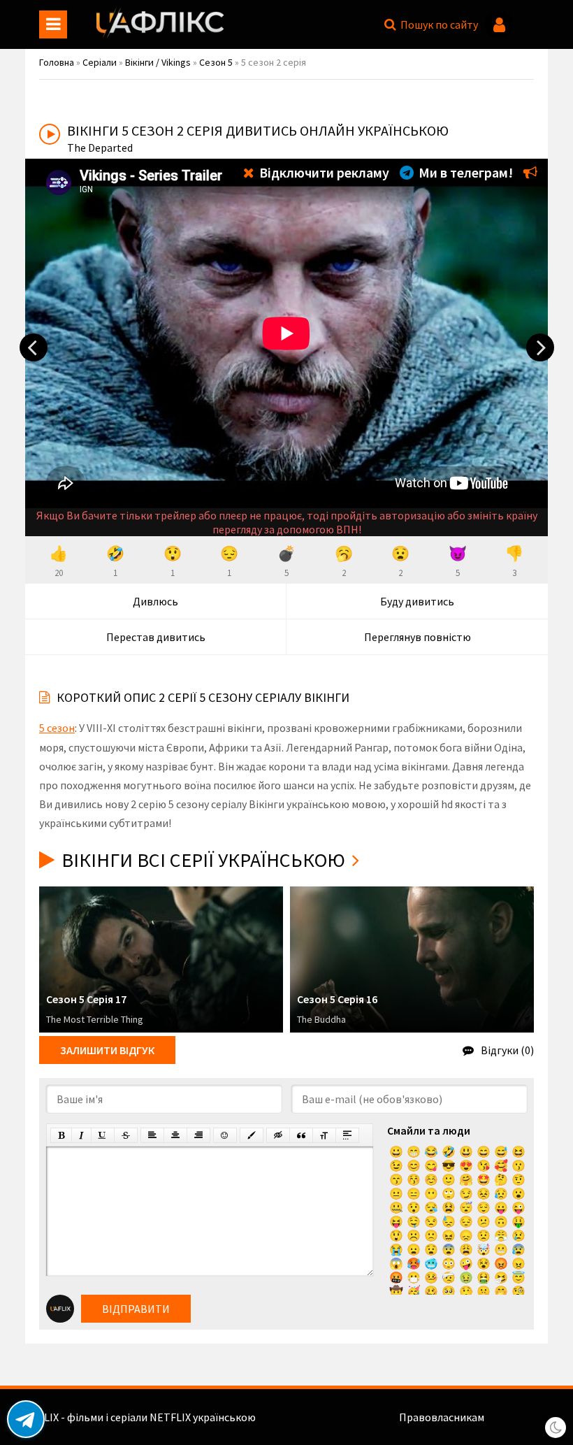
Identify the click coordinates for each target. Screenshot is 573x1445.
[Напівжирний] (61, 1135)
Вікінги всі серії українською (203, 859)
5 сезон (57, 728)
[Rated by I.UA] (517, 1417)
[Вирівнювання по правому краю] (198, 1135)
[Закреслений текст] (126, 1135)
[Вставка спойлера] (347, 1135)
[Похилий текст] (81, 1135)
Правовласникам (441, 1417)
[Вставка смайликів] (225, 1135)
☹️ (414, 1235)
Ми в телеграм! (464, 172)
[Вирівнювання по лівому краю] (152, 1135)
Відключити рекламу (322, 172)
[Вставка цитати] (301, 1135)
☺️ (431, 1179)
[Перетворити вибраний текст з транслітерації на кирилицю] (324, 1135)
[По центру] (175, 1135)
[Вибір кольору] (251, 1135)
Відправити (136, 1309)
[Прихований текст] (278, 1135)
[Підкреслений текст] (103, 1135)
